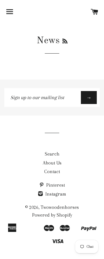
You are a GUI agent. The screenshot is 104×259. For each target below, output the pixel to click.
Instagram (55, 194)
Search (52, 154)
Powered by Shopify (52, 215)
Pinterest (55, 185)
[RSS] (65, 42)
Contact (52, 171)
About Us (52, 163)
